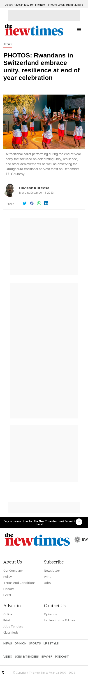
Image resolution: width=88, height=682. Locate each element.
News (7, 44)
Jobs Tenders (13, 626)
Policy (7, 576)
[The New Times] (33, 35)
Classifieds (11, 632)
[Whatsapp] (39, 203)
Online (7, 614)
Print (47, 576)
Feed (7, 595)
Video (7, 656)
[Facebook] (32, 203)
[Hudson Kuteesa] (10, 195)
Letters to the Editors (60, 620)
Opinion (20, 643)
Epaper (47, 656)
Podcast (62, 656)
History (8, 589)
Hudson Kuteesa (34, 188)
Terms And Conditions (19, 583)
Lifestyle (51, 643)
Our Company (13, 570)
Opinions (50, 614)
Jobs (47, 583)
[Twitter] (25, 203)
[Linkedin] (46, 203)
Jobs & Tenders (27, 656)
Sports (35, 643)
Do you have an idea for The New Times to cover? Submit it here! (44, 4)
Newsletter (52, 570)
